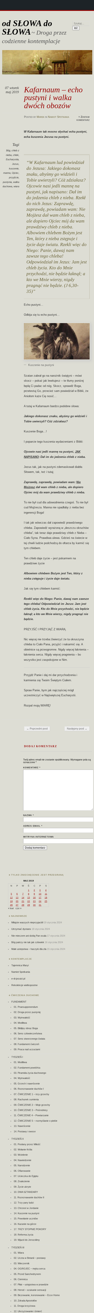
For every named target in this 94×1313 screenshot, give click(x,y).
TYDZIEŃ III (17, 1247)
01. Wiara (19, 1252)
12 (11, 897)
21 (23, 901)
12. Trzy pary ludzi (24, 1202)
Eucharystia (12, 159)
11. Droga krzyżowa (24, 1306)
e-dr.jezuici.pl (18, 978)
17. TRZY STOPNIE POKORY (30, 1229)
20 (17, 901)
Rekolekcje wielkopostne (24, 985)
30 (34, 905)
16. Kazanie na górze (25, 1224)
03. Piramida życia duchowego (30, 1073)
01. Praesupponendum (26, 1007)
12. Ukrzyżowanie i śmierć (28, 1311)
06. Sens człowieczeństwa (28, 1033)
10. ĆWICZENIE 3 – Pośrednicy (31, 1110)
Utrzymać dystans (21, 929)
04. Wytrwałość (22, 1078)
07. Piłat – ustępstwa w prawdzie (31, 1284)
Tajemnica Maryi (20, 965)
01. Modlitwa (20, 1062)
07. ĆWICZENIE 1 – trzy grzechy (31, 1094)
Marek (40, 116)
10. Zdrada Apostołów (25, 1300)
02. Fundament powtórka (27, 1067)
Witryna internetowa (38, 837)
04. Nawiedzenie (22, 1160)
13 (17, 897)
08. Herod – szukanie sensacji (30, 1290)
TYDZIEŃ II (17, 1139)
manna (6, 173)
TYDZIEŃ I (17, 1057)
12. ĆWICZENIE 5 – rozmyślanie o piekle (35, 1120)
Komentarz (32, 767)
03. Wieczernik (22, 1263)
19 (11, 901)
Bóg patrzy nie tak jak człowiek (27, 942)
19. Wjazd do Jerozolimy (27, 1240)
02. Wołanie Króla (23, 1149)
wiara (16, 186)
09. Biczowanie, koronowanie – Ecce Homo (37, 1295)
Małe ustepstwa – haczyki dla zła (28, 949)
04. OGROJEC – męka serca (29, 1268)
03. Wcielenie (21, 1154)
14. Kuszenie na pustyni (26, 1213)
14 (23, 897)
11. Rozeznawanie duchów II (29, 1197)
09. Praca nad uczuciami (27, 1049)
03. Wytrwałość (22, 1017)
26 (11, 905)
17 (40, 897)
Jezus (15, 164)
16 (34, 897)
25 (46, 901)
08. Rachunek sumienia (26, 1099)
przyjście (14, 177)
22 (28, 901)
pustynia (7, 182)
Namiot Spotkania (58, 116)
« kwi (11, 908)
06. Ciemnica (21, 1279)
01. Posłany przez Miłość (27, 1144)
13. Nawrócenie (22, 1126)
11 (46, 894)
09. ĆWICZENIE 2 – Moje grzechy (32, 1105)
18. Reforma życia (23, 1234)
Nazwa (28, 815)
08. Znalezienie (22, 1181)
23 (34, 901)
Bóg (8, 150)
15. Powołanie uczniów (26, 1218)
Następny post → (77, 728)
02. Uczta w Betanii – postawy (30, 1258)
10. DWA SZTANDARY (26, 1192)
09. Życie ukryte (22, 1186)
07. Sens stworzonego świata (29, 1038)
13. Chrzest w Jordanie (26, 1208)
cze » (18, 908)
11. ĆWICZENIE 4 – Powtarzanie (31, 1115)
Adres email (33, 826)
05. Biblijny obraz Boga (26, 1028)
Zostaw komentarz (83, 118)
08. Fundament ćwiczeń (26, 1044)
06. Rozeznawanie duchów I (29, 1088)
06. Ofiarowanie (22, 1171)
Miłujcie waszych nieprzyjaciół (27, 922)
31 (40, 905)
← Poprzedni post (37, 728)
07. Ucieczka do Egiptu (26, 1176)
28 (23, 905)
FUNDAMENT (18, 1001)
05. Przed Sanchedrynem (27, 1274)
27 (17, 905)
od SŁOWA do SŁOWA (27, 27)
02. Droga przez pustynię (27, 1012)
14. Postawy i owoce (25, 1131)
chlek (16, 155)
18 (46, 897)
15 (28, 897)
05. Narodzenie (22, 1165)
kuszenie (14, 168)
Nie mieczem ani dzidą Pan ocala (28, 935)
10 (40, 894)
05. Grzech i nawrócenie (27, 1083)
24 (40, 901)
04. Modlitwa (20, 1022)
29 (28, 905)
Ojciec (15, 173)
